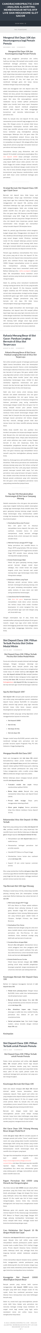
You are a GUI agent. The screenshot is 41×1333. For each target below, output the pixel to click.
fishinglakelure (8, 682)
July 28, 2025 (7, 650)
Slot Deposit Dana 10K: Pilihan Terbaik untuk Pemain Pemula (20, 1045)
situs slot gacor (17, 599)
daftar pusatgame (25, 271)
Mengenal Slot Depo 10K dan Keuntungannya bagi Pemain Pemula (19, 40)
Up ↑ (21, 1329)
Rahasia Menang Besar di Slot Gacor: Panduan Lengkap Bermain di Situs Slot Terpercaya (19, 340)
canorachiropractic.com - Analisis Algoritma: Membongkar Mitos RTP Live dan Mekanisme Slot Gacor (20, 9)
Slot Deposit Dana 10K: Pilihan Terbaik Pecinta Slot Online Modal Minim (20, 643)
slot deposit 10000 (10, 157)
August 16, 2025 (8, 348)
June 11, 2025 (7, 1049)
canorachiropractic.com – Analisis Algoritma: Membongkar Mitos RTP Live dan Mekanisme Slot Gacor (20, 1325)
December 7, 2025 (9, 47)
